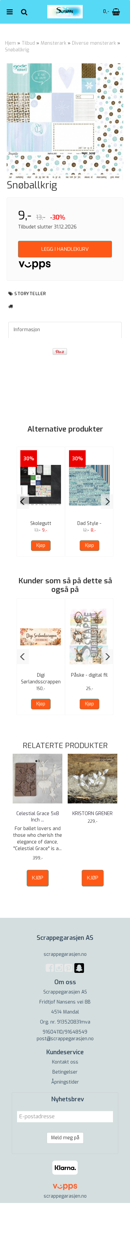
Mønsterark (53, 43)
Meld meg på (65, 1138)
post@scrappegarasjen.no (65, 1039)
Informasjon (27, 330)
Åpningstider (65, 1082)
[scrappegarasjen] (79, 972)
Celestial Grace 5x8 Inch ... (37, 816)
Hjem (10, 43)
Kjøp (40, 545)
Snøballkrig (17, 50)
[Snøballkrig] (65, 121)
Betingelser (65, 1072)
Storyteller (30, 293)
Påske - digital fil (89, 675)
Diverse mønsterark (94, 43)
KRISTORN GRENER (92, 813)
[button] (23, 501)
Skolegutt (40, 523)
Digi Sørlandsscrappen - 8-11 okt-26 (41, 682)
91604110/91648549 (65, 1032)
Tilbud (28, 43)
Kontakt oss (65, 1062)
